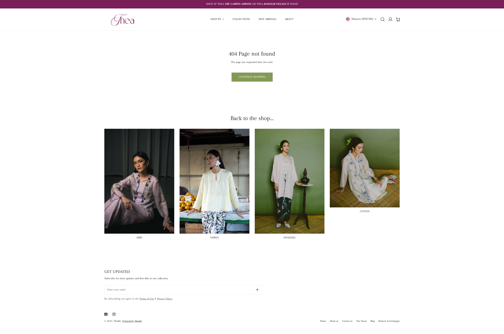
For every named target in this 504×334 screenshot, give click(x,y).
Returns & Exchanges (389, 321)
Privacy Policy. (165, 299)
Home (323, 321)
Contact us (347, 321)
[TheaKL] (122, 19)
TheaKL (117, 321)
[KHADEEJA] (290, 181)
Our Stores (361, 321)
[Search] (382, 19)
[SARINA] (214, 181)
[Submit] (257, 289)
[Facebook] (106, 314)
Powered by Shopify (132, 321)
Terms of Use (146, 299)
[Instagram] (114, 314)
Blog (373, 321)
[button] (398, 19)
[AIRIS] (139, 181)
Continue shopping (252, 77)
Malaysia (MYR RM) (362, 19)
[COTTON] (365, 168)
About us (334, 321)
